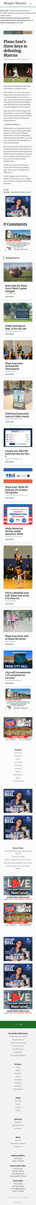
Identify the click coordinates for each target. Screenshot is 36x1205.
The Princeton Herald (18, 1043)
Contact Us (18, 1147)
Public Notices (18, 775)
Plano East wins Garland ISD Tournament (14, 366)
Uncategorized (18, 781)
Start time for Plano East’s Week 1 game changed (16, 288)
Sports (26, 59)
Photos (18, 1110)
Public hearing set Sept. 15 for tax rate (15, 327)
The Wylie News (18, 1049)
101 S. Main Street (18, 1174)
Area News (15, 331)
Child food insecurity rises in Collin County (17, 415)
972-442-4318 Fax (18, 1186)
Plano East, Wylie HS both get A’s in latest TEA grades (16, 490)
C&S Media (18, 1052)
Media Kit (18, 1128)
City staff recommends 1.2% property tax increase (18, 675)
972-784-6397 (18, 1169)
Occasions (18, 768)
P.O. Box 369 (18, 1159)
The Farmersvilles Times (18, 1036)
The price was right (18, 857)
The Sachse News (18, 1046)
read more (9, 297)
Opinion (18, 772)
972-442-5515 (18, 1184)
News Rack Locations (18, 1143)
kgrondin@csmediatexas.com (20, 192)
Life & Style (18, 762)
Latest (22, 59)
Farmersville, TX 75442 (18, 1176)
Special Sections (18, 1125)
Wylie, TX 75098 (18, 1161)
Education (21, 495)
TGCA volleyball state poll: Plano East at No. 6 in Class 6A (17, 595)
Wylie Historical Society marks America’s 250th (14, 531)
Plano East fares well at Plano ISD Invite (16, 637)
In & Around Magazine (18, 1055)
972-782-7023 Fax (18, 1171)
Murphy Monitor (19, 179)
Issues (18, 1104)
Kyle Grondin (8, 59)
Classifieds (18, 1086)
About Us (18, 1140)
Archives (18, 1107)
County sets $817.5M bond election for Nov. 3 (17, 454)
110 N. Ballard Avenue (18, 1189)
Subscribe (18, 1101)
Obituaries (18, 765)
